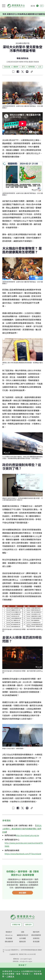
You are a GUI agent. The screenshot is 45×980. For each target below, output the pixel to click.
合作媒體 (22, 938)
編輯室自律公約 (22, 935)
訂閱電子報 (16, 924)
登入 (41, 6)
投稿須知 (36, 938)
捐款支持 (28, 924)
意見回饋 (36, 941)
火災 (39, 66)
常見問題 (9, 938)
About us (8, 935)
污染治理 (7, 66)
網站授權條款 (36, 935)
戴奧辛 (16, 66)
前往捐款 (22, 892)
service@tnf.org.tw (26, 959)
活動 (22, 932)
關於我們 (36, 932)
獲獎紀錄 (22, 941)
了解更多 (10, 976)
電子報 (33, 6)
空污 (23, 66)
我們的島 (24, 58)
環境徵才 (9, 932)
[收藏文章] (13, 72)
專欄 (18, 58)
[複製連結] (32, 72)
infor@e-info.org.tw (26, 961)
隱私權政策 (9, 941)
